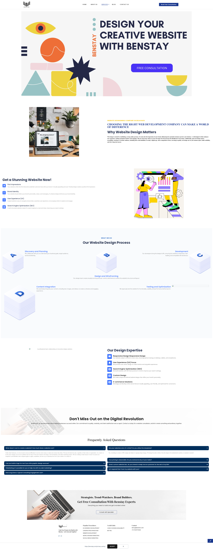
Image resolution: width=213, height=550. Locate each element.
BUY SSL (109, 530)
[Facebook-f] (59, 536)
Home (85, 4)
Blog (114, 4)
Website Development (90, 533)
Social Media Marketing (90, 538)
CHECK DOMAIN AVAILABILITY (115, 528)
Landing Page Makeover (90, 530)
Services (105, 4)
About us (94, 4)
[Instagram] (61, 536)
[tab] (54, 458)
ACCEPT (112, 546)
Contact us (124, 4)
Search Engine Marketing (91, 535)
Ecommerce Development (91, 528)
